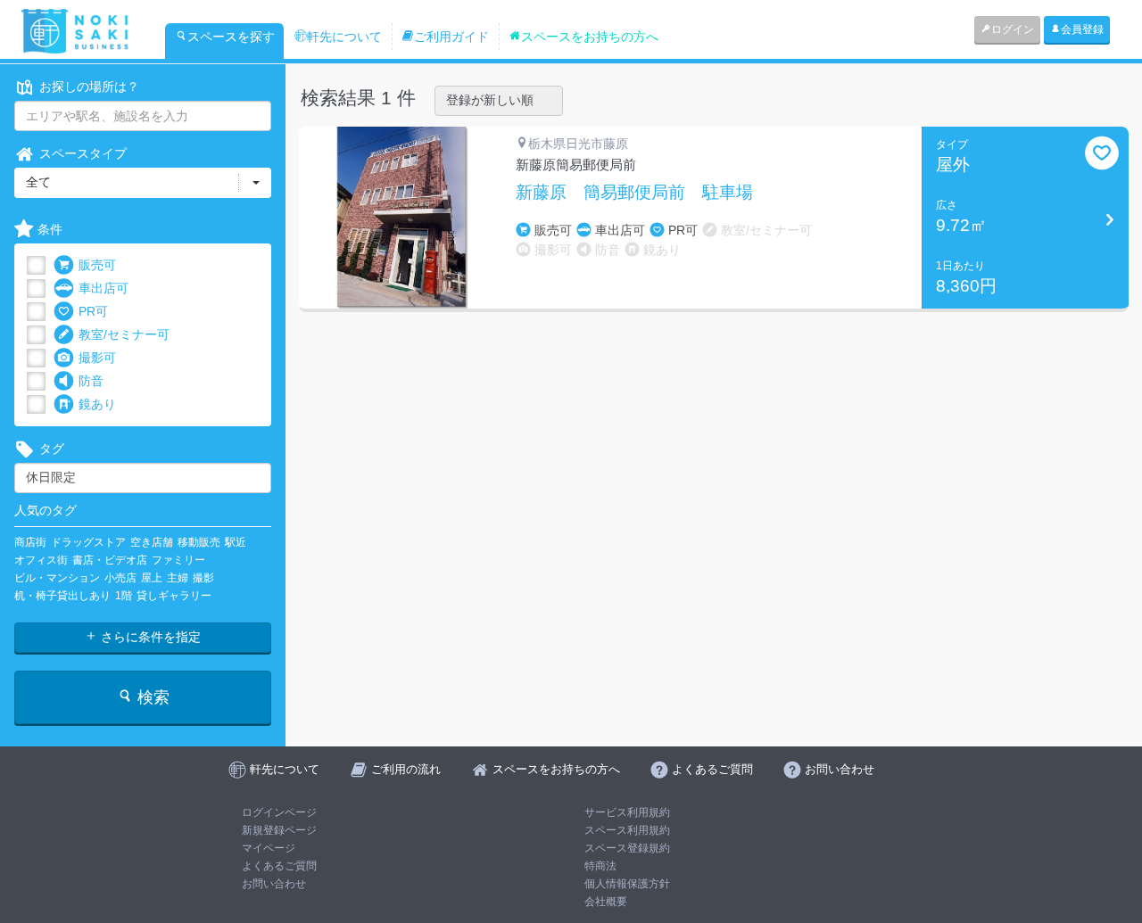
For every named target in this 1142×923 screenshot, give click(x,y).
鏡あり (97, 404)
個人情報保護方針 (627, 884)
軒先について (344, 36)
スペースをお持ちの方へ (589, 36)
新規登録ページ (279, 830)
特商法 (600, 866)
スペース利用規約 (627, 830)
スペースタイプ (83, 153)
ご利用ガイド (451, 36)
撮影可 (97, 357)
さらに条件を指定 (149, 637)
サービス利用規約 (627, 812)
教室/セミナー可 (124, 334)
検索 (151, 697)
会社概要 (605, 901)
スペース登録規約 (627, 848)
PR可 (93, 311)
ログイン (1012, 29)
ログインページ (279, 812)
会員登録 (1082, 29)
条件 (49, 229)
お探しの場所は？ (89, 86)
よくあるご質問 (279, 866)
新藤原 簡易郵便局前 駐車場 (634, 193)
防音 (91, 381)
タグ (51, 448)
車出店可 (103, 288)
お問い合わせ (274, 884)
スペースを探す (231, 36)
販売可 (97, 265)
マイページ (268, 848)
